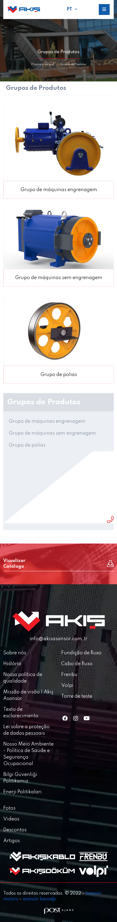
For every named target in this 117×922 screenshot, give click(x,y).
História (12, 663)
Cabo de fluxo (77, 663)
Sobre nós (14, 653)
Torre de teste (76, 696)
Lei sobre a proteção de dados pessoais (26, 730)
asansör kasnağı (39, 899)
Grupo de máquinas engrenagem (47, 421)
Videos (11, 819)
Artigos (11, 840)
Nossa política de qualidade (22, 678)
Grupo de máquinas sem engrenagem (52, 433)
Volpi (67, 685)
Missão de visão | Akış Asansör (28, 695)
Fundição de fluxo (81, 653)
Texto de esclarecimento (20, 712)
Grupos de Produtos (73, 64)
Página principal (42, 64)
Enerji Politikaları (22, 792)
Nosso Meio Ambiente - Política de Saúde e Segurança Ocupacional (28, 754)
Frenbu (69, 674)
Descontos (15, 830)
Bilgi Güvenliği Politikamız (20, 778)
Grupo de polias (27, 445)
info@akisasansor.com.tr (58, 638)
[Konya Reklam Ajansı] (58, 911)
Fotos (9, 808)
